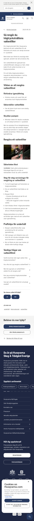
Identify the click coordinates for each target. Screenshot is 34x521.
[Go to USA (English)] (28, 8)
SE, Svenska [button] (9, 19)
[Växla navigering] (32, 18)
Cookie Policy (8, 497)
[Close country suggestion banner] (31, 2)
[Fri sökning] (23, 18)
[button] (5, 391)
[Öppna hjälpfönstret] (30, 517)
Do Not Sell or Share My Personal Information (17, 505)
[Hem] (2, 18)
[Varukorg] (27, 18)
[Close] (28, 481)
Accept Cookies (17, 500)
